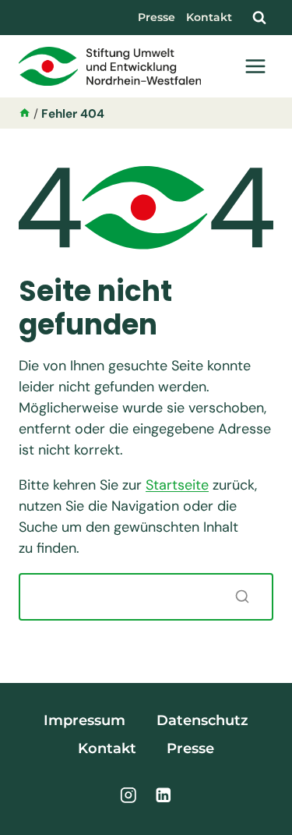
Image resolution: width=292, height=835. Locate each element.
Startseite (177, 485)
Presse (156, 17)
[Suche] (242, 596)
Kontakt (209, 17)
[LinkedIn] (163, 795)
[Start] (24, 114)
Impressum (84, 720)
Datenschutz (202, 720)
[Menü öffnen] (255, 66)
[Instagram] (129, 795)
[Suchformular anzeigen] (259, 17)
